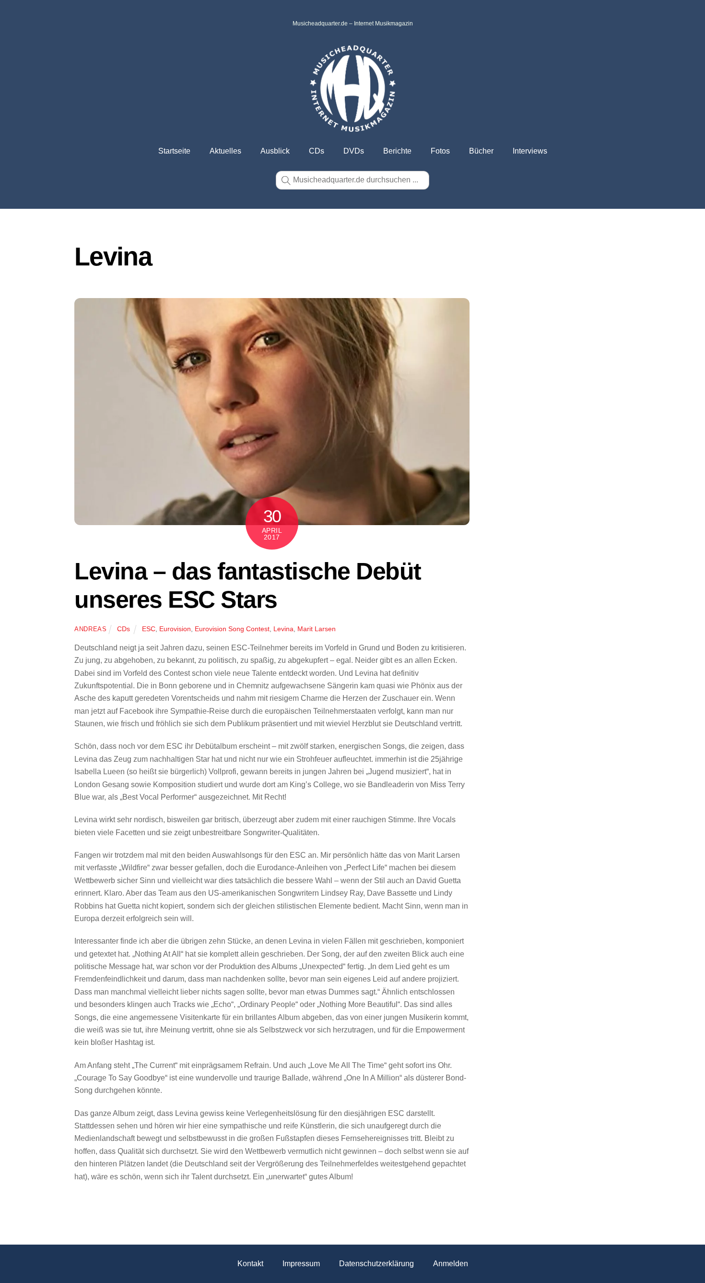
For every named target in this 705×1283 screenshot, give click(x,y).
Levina (283, 629)
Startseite (174, 151)
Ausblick (275, 151)
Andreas (90, 629)
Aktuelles (225, 151)
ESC (148, 629)
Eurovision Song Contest (232, 629)
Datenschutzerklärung (376, 1263)
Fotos (440, 151)
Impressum (301, 1263)
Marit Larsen (316, 629)
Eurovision (175, 629)
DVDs (353, 151)
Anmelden (450, 1263)
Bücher (481, 151)
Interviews (530, 151)
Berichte (397, 151)
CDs (316, 151)
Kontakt (250, 1263)
